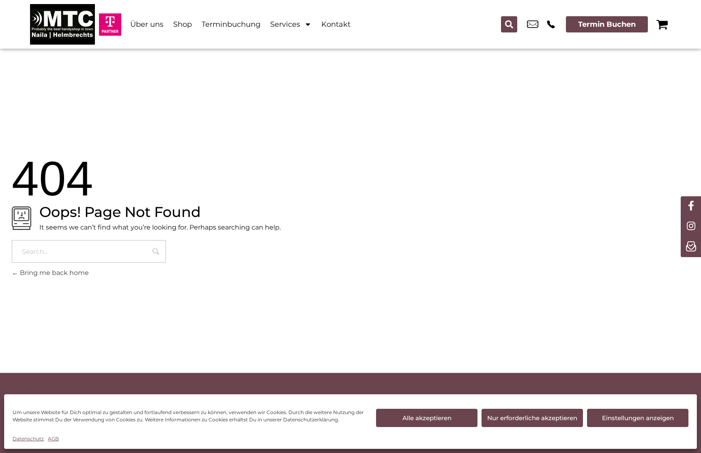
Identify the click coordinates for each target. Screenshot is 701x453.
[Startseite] (62, 24)
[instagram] (691, 227)
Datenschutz (28, 439)
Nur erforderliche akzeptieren (532, 418)
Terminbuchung (231, 24)
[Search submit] (509, 24)
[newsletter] (691, 247)
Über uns (146, 24)
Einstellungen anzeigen (638, 418)
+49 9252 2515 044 (551, 24)
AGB (53, 439)
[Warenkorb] (662, 24)
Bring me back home (53, 273)
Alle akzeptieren (427, 418)
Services (285, 24)
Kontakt (335, 24)
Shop (182, 24)
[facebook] (691, 206)
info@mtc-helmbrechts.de (533, 24)
